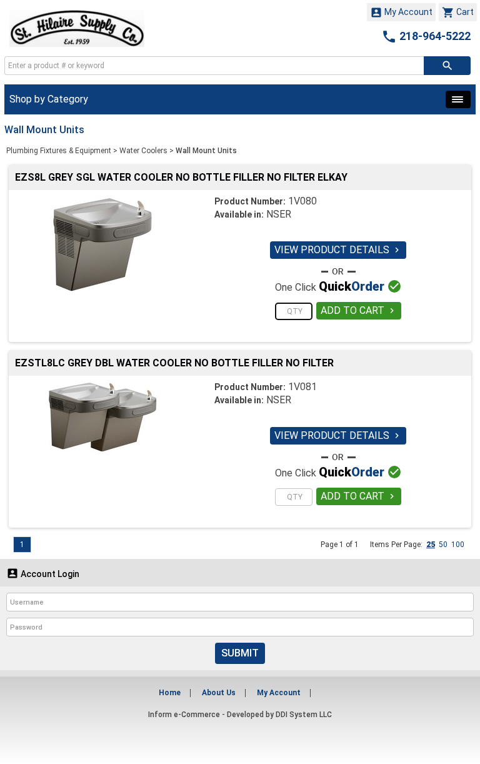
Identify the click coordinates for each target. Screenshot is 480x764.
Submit (240, 653)
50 (443, 544)
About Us (219, 692)
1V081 (302, 387)
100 (457, 544)
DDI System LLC (304, 714)
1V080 (302, 201)
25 (430, 544)
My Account (401, 12)
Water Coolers (143, 150)
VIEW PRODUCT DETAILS (338, 250)
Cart (458, 12)
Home (170, 692)
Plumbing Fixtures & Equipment (58, 150)
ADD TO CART (359, 310)
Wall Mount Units (206, 150)
